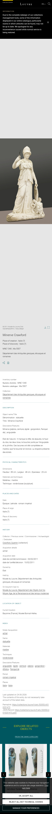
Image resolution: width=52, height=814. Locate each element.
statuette (6, 641)
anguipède (7, 666)
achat (5, 633)
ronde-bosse (8, 658)
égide (15, 666)
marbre (6, 649)
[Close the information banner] (48, 22)
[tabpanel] (26, 775)
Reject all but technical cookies (26, 802)
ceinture (22, 666)
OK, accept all (26, 796)
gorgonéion (40, 666)
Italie (5, 685)
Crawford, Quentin (10, 543)
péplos (30, 666)
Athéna (6, 669)
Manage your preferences (26, 808)
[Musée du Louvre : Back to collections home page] (26, 4)
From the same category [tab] (26, 737)
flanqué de (14, 669)
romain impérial (9, 677)
